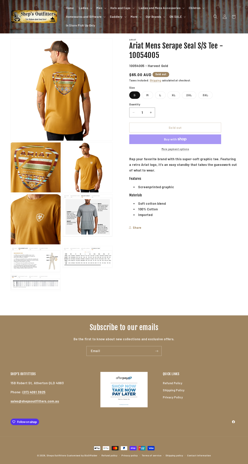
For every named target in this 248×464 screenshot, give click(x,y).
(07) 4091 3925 (34, 392)
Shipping (155, 80)
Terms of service (151, 455)
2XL (191, 96)
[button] (85, 8)
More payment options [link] (175, 149)
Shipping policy (174, 455)
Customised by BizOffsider (82, 455)
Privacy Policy (173, 397)
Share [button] (137, 227)
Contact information (199, 455)
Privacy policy (129, 455)
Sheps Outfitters (56, 455)
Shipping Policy (174, 390)
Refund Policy (172, 383)
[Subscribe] (156, 351)
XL (176, 96)
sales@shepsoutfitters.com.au (35, 401)
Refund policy (109, 455)
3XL (208, 96)
